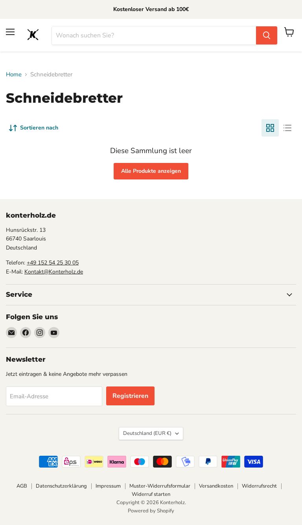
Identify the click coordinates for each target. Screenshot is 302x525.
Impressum (108, 486)
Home (14, 74)
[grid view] (270, 128)
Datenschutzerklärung (61, 486)
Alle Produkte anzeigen (151, 171)
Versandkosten (216, 486)
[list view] (287, 128)
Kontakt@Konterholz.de (53, 271)
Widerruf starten (151, 494)
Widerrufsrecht (259, 486)
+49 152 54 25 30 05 (53, 262)
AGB (22, 486)
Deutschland (147, 433)
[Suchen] (266, 35)
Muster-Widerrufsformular (159, 486)
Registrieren (130, 396)
